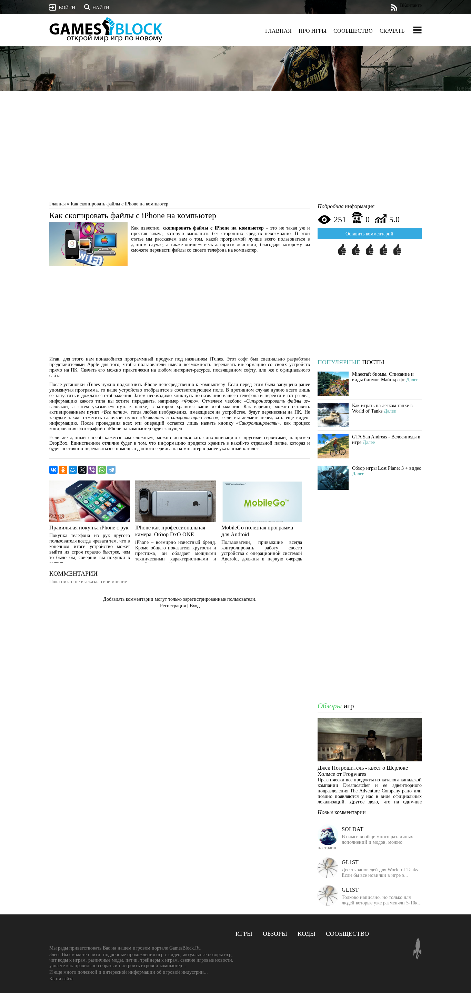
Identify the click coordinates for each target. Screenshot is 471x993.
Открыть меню (417, 30)
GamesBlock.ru (105, 29)
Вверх (417, 949)
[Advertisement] (235, 147)
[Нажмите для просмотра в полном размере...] (88, 264)
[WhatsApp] (102, 470)
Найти (100, 7)
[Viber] (92, 470)
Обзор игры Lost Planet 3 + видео (386, 468)
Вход (195, 605)
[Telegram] (111, 470)
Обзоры (275, 933)
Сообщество (353, 31)
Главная (278, 31)
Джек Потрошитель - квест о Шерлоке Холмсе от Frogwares (363, 771)
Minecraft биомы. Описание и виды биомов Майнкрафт (383, 377)
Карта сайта (61, 978)
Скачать (392, 31)
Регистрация (173, 605)
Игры (244, 933)
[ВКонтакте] (53, 470)
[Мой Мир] (73, 470)
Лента (394, 7)
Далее (412, 379)
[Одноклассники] (63, 470)
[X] (82, 470)
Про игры (313, 31)
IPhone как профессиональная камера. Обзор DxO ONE (170, 531)
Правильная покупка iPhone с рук (89, 527)
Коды (306, 933)
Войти (67, 7)
